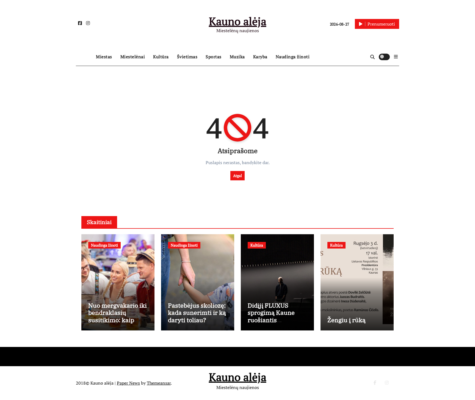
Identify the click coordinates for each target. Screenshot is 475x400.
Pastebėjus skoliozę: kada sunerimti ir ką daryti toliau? (197, 312)
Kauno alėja (237, 21)
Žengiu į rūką (346, 320)
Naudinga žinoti (293, 57)
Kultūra (161, 57)
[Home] (84, 57)
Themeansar (159, 383)
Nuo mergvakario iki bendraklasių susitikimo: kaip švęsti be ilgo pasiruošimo (117, 319)
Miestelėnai (132, 57)
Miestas (104, 57)
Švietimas (187, 57)
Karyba (260, 57)
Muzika (237, 57)
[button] (396, 56)
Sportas (214, 57)
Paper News (128, 383)
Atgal (237, 175)
